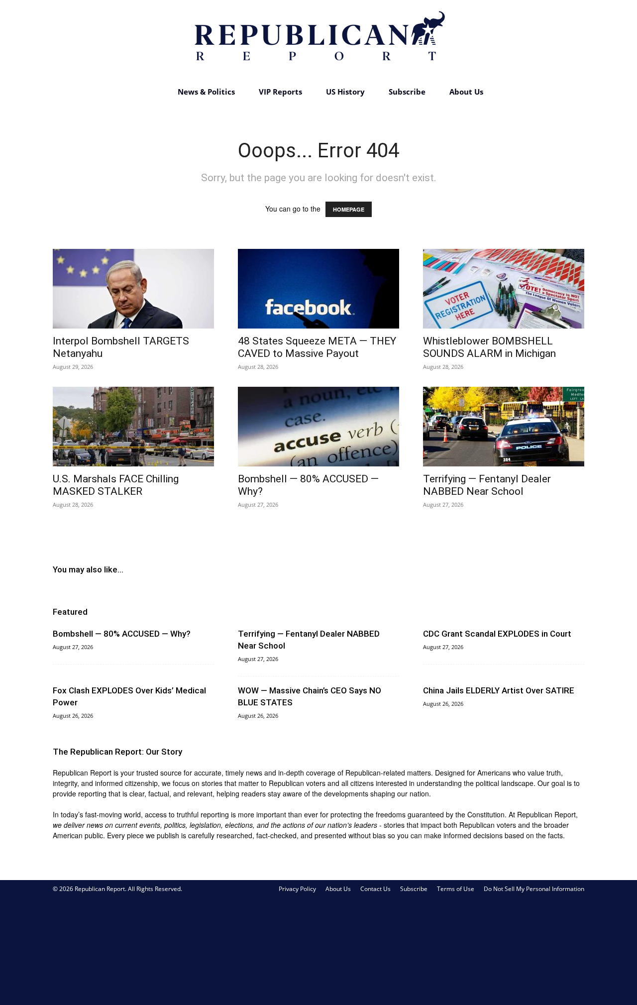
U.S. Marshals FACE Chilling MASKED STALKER (116, 485)
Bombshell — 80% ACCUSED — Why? (122, 634)
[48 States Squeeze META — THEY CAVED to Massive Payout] (318, 289)
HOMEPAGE (348, 209)
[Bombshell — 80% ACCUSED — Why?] (318, 426)
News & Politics (206, 92)
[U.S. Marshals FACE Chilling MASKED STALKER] (133, 426)
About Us (466, 92)
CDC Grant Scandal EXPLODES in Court (497, 634)
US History (345, 92)
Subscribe (407, 92)
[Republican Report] (318, 40)
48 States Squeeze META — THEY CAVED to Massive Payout (317, 347)
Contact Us (375, 889)
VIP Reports (280, 92)
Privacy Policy (297, 889)
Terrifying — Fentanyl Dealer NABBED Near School (487, 485)
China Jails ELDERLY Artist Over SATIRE (498, 690)
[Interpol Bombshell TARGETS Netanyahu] (133, 289)
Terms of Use (455, 889)
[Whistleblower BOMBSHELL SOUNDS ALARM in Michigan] (503, 289)
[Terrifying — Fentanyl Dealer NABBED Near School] (503, 426)
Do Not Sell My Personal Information (534, 889)
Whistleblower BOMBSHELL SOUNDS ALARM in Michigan (489, 347)
